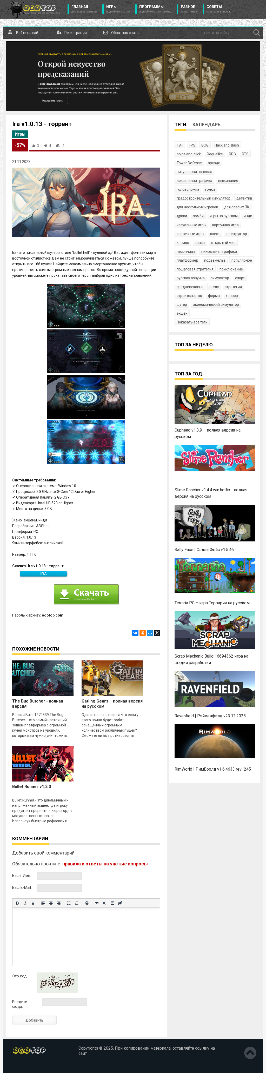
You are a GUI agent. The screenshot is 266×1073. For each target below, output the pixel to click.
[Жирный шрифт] (17, 903)
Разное (189, 9)
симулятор (220, 278)
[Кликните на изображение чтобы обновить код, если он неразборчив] (57, 992)
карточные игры (190, 234)
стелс (214, 287)
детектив (244, 198)
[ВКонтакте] (135, 633)
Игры (118, 9)
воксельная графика (194, 180)
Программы (155, 9)
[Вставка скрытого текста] (120, 903)
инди (248, 216)
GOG (205, 145)
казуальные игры (191, 225)
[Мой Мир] (150, 633)
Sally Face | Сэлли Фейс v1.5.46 (204, 549)
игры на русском (224, 216)
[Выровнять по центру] (51, 903)
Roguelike (215, 154)
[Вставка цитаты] (97, 903)
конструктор (236, 234)
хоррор (232, 296)
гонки (210, 189)
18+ (180, 145)
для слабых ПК (236, 207)
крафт (200, 243)
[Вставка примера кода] (105, 903)
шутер (182, 304)
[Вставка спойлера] (112, 903)
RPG (232, 154)
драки (182, 216)
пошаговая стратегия (195, 269)
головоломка (188, 189)
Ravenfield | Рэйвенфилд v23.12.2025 (210, 715)
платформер (187, 260)
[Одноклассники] (142, 633)
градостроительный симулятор (203, 198)
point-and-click (189, 154)
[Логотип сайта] (33, 9)
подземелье (214, 260)
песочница (186, 251)
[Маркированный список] (69, 903)
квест (215, 234)
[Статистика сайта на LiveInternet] (23, 1065)
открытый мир (223, 243)
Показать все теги (192, 322)
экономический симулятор (216, 304)
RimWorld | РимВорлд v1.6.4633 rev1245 (213, 769)
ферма (214, 296)
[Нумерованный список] (77, 903)
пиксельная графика (219, 251)
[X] (157, 633)
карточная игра (225, 225)
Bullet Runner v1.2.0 (31, 786)
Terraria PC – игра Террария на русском (212, 602)
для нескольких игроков (197, 207)
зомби (198, 216)
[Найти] (256, 33)
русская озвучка (191, 278)
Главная (84, 9)
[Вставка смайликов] (87, 903)
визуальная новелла (194, 172)
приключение (231, 269)
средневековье (190, 287)
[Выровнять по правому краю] (59, 903)
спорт (240, 278)
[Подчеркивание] (33, 903)
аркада (214, 163)
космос (183, 243)
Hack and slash (227, 145)
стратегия (233, 287)
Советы (219, 9)
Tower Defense (189, 163)
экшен (182, 313)
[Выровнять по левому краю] (43, 903)
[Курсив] (25, 903)
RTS (245, 154)
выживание (228, 180)
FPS (192, 145)
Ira (43, 574)
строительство (189, 296)
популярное (241, 260)
